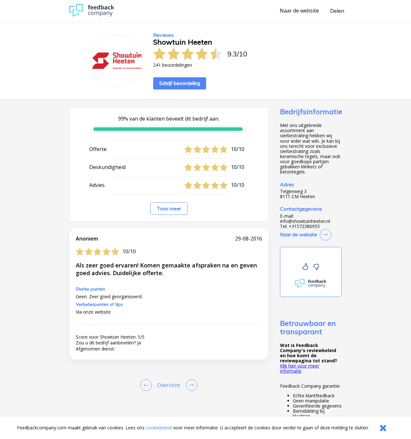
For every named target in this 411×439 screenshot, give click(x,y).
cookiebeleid (159, 428)
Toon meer (169, 209)
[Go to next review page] (190, 385)
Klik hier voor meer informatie (299, 368)
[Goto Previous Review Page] (147, 385)
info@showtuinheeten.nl (305, 221)
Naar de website (299, 11)
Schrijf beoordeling (179, 83)
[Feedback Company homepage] (91, 15)
